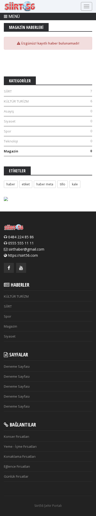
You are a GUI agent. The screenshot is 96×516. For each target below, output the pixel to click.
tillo (62, 184)
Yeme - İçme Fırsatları (20, 446)
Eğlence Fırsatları (17, 466)
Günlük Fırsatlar (16, 476)
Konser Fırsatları (16, 436)
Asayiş (48, 111)
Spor (48, 131)
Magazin (48, 151)
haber (10, 184)
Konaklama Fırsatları (20, 456)
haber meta (44, 184)
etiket (26, 184)
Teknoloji (48, 141)
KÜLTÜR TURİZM (48, 101)
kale (75, 184)
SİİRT (48, 91)
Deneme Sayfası (17, 366)
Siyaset (48, 121)
